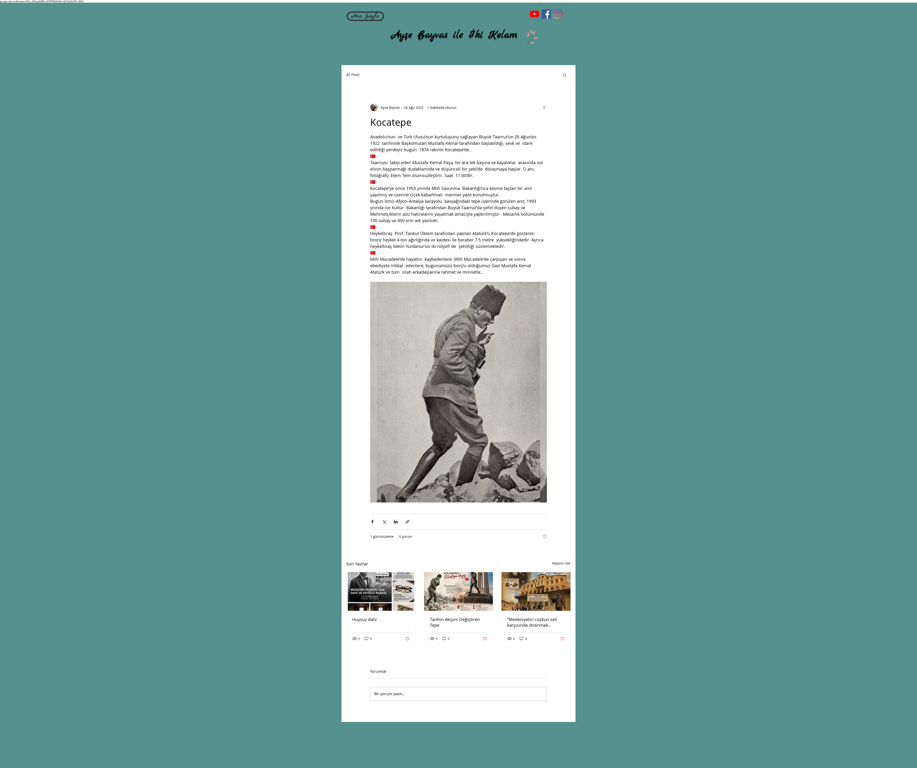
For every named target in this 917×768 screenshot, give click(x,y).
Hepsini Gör (561, 563)
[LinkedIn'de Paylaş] (396, 521)
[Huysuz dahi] (381, 591)
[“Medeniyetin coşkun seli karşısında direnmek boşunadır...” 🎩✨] (535, 591)
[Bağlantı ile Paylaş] (407, 521)
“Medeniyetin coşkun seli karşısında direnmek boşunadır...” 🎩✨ (532, 622)
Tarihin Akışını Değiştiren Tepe (455, 622)
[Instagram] (558, 14)
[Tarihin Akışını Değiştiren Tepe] (458, 591)
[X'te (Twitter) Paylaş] (384, 521)
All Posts (353, 74)
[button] (564, 75)
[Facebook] (546, 14)
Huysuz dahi (364, 619)
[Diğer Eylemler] (544, 107)
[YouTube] (534, 14)
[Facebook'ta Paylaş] (372, 521)
